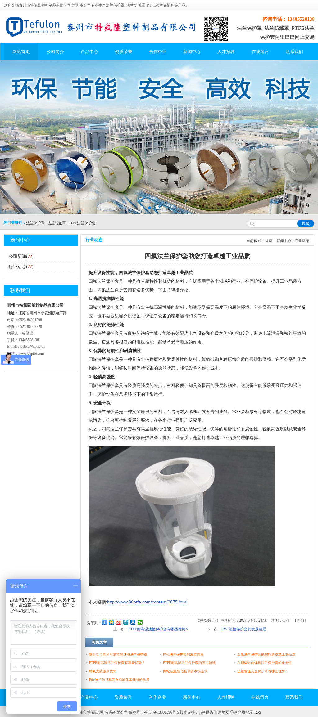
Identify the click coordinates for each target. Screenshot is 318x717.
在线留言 (260, 51)
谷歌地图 (237, 712)
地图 (249, 712)
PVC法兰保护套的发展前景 (243, 629)
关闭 (300, 620)
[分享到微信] (140, 622)
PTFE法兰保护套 (82, 223)
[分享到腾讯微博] (126, 622)
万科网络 (206, 712)
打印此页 (279, 620)
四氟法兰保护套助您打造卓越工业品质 (266, 654)
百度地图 (221, 712)
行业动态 (301, 241)
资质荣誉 (123, 51)
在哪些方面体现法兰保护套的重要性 (264, 663)
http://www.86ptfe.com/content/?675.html (147, 601)
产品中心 (89, 51)
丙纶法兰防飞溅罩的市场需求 (185, 671)
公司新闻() (21, 256)
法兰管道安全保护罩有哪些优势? (262, 671)
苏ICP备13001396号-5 (161, 712)
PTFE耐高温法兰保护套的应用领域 (189, 663)
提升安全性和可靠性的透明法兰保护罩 (118, 654)
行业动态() (21, 266)
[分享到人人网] (133, 622)
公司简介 (55, 51)
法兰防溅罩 (56, 223)
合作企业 (157, 51)
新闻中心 (192, 51)
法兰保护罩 (35, 223)
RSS (257, 712)
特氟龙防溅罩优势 (102, 671)
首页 (268, 241)
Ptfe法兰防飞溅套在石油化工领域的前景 (119, 679)
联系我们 (294, 51)
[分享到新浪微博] (118, 622)
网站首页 (21, 51)
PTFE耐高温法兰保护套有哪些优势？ (158, 629)
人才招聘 (226, 51)
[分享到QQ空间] (111, 622)
